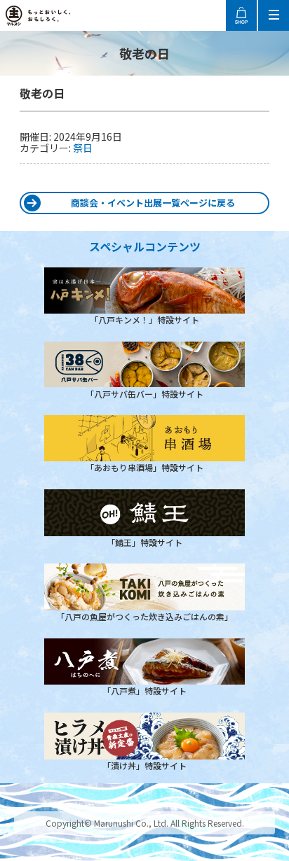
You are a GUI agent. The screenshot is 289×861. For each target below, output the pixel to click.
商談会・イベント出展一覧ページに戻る (153, 202)
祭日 (83, 148)
